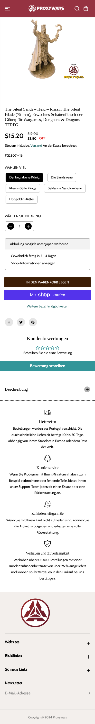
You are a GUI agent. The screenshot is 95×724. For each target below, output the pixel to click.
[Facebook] (9, 322)
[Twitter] (21, 322)
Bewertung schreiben (47, 365)
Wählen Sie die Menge (23, 216)
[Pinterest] (33, 322)
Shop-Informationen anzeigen (33, 263)
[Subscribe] (88, 693)
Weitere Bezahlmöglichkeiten (47, 306)
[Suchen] (77, 8)
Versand (36, 145)
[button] (8, 8)
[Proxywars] (46, 8)
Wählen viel (15, 167)
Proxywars (60, 717)
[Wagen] (85, 8)
